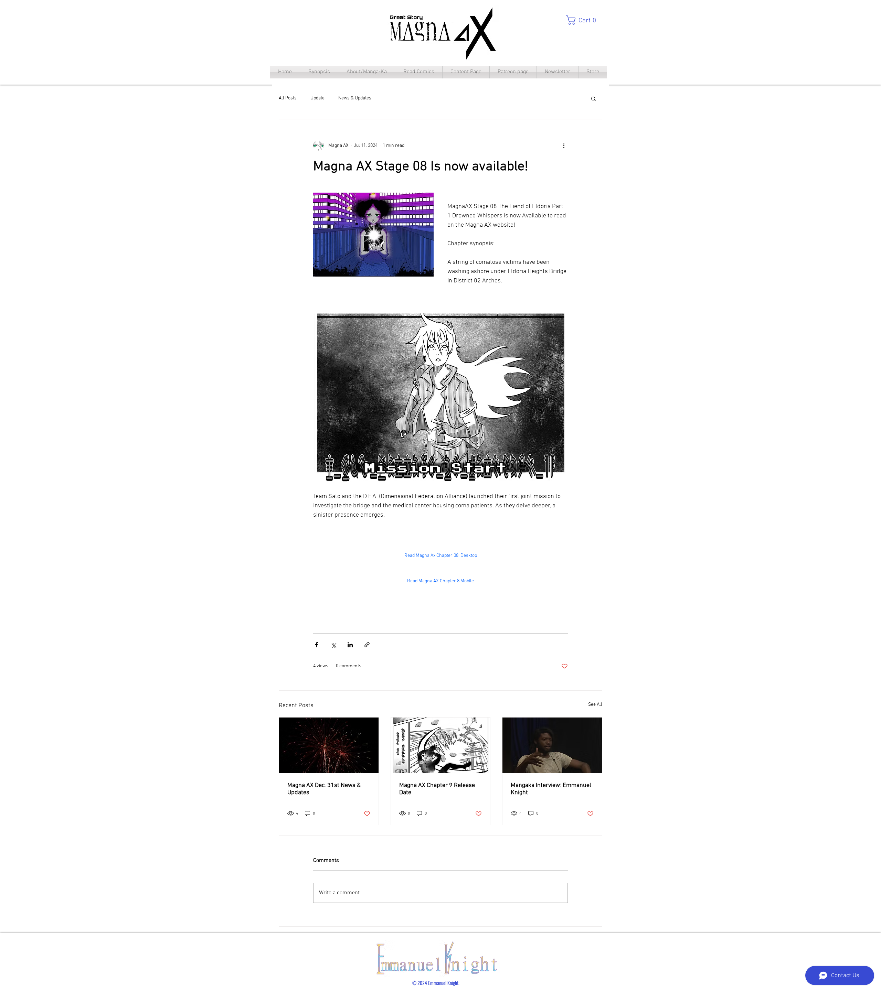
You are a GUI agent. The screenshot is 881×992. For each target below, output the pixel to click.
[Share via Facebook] (316, 644)
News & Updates (354, 98)
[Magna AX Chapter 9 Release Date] (440, 745)
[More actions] (564, 145)
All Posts (288, 98)
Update (317, 98)
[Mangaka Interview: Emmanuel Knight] (552, 745)
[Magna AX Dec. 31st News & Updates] (329, 745)
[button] (584, 20)
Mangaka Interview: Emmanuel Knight (551, 789)
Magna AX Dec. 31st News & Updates (324, 789)
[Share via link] (367, 644)
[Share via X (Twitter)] (333, 644)
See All (595, 705)
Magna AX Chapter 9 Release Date (437, 789)
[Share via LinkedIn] (350, 644)
